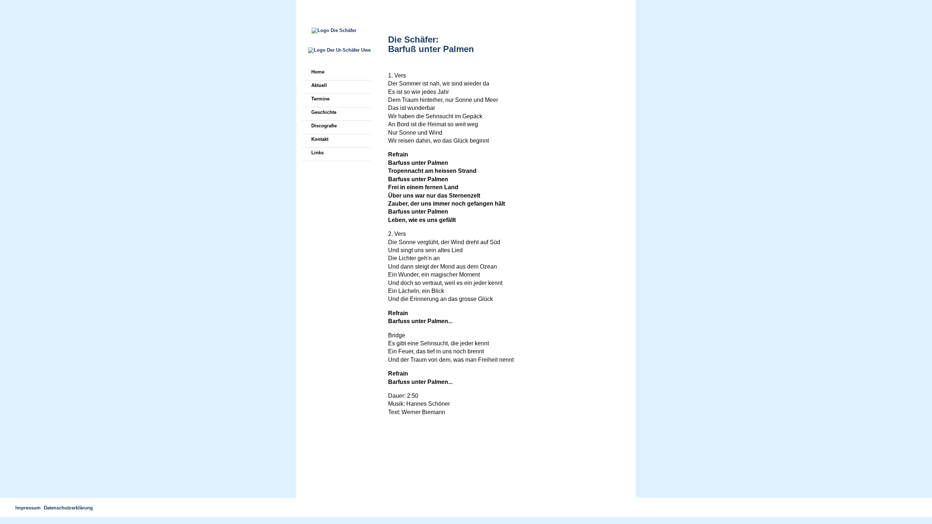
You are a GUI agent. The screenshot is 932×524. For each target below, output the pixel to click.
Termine (320, 99)
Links (317, 152)
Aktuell (319, 85)
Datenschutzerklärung (68, 508)
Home (317, 72)
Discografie (324, 125)
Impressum (28, 508)
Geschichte (323, 112)
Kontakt (319, 139)
